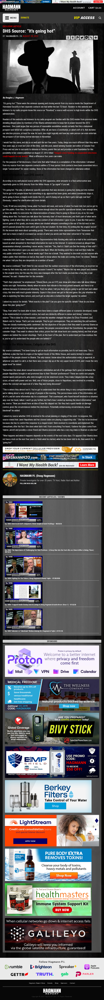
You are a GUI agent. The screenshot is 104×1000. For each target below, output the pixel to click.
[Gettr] (68, 38)
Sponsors (64, 983)
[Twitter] (82, 38)
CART (91, 7)
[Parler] (77, 38)
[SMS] (86, 38)
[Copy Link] (91, 38)
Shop (56, 983)
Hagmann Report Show (37, 983)
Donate (49, 983)
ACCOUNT (79, 7)
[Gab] (73, 38)
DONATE (25, 17)
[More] (96, 38)
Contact (72, 983)
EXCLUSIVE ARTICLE (12, 26)
